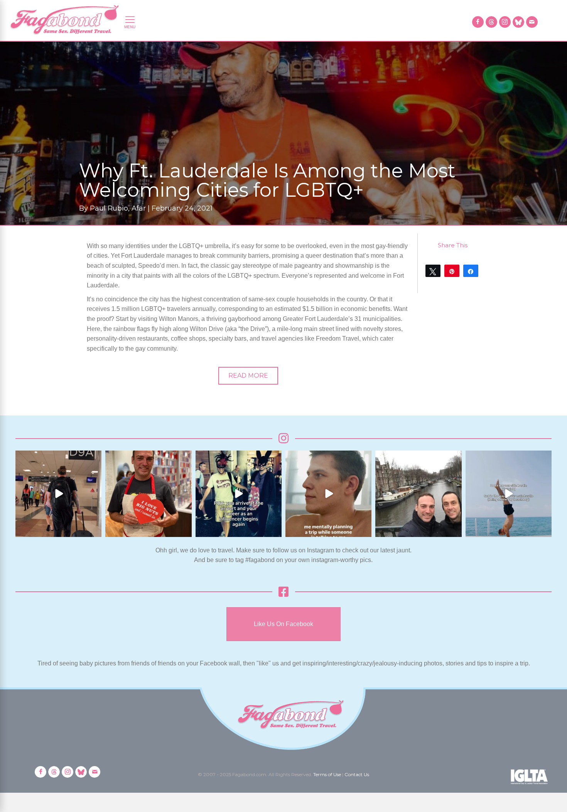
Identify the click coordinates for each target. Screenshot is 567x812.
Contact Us (356, 774)
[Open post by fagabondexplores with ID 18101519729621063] (239, 494)
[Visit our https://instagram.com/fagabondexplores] (505, 22)
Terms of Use (327, 774)
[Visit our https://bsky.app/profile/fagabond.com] (518, 22)
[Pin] (452, 271)
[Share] (471, 271)
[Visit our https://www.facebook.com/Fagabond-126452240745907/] (478, 22)
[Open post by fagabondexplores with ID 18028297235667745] (58, 494)
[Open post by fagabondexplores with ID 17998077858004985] (509, 494)
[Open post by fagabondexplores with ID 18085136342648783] (148, 494)
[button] (248, 376)
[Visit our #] (532, 22)
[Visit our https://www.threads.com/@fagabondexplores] (491, 22)
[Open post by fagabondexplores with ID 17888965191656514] (418, 494)
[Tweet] (433, 271)
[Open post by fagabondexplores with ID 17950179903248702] (328, 494)
